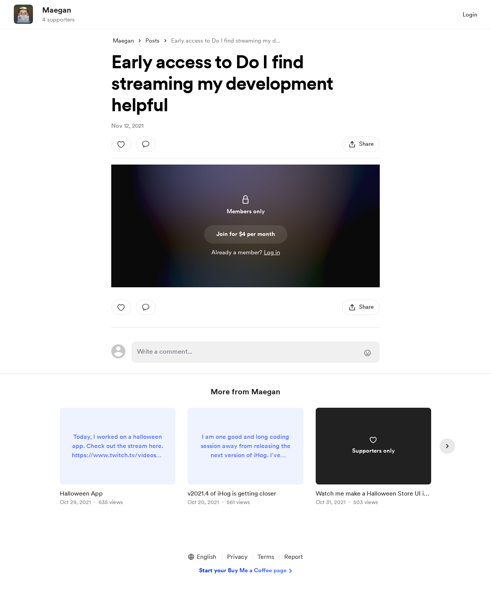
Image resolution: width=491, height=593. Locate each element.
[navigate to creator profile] (23, 14)
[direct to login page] (256, 352)
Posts (152, 40)
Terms (265, 556)
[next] (447, 446)
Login (470, 14)
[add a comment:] (146, 144)
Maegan (56, 10)
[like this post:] (121, 144)
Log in (272, 252)
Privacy (237, 556)
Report (293, 556)
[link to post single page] (117, 458)
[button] (201, 557)
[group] (117, 458)
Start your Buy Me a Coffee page (243, 570)
